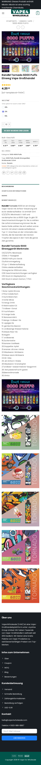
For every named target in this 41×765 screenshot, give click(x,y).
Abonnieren (19, 738)
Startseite (11, 21)
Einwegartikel (25, 158)
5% (6, 116)
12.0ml (13, 160)
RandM (16, 158)
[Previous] (5, 47)
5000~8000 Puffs (20, 23)
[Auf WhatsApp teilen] (4, 173)
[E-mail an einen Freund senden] (16, 173)
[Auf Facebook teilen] (8, 173)
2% (6, 111)
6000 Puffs (10, 158)
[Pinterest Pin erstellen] (20, 173)
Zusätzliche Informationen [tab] (14, 191)
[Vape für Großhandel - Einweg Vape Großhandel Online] (20, 13)
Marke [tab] (4, 196)
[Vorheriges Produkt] (22, 27)
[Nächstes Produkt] (18, 27)
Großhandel (6, 160)
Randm (10, 163)
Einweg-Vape (25, 21)
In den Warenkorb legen (16, 130)
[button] (3, 13)
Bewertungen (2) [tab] (9, 200)
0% (6, 107)
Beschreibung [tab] (8, 186)
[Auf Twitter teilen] (12, 173)
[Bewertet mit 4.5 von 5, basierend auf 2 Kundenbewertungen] (20, 85)
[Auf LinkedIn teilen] (24, 173)
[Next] (36, 47)
